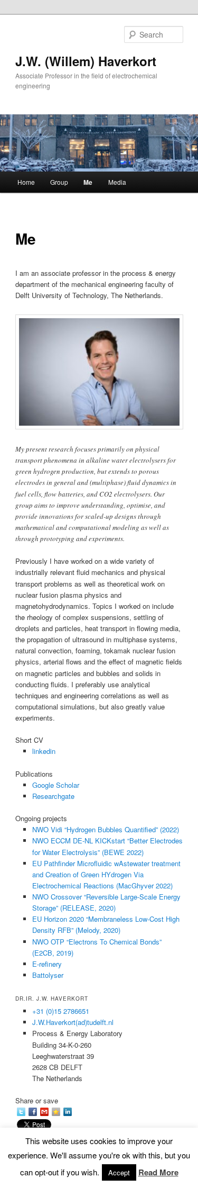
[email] (44, 1112)
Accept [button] (119, 1172)
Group (59, 181)
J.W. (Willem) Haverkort (85, 61)
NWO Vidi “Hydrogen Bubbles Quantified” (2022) (105, 829)
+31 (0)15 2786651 (60, 1011)
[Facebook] (33, 1112)
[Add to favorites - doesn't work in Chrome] (56, 1112)
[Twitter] (21, 1112)
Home (26, 181)
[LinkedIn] (67, 1112)
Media (117, 181)
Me (87, 182)
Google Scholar (55, 785)
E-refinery (47, 964)
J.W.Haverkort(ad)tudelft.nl (73, 1022)
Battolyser (47, 975)
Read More (158, 1172)
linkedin (43, 751)
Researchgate (53, 796)
